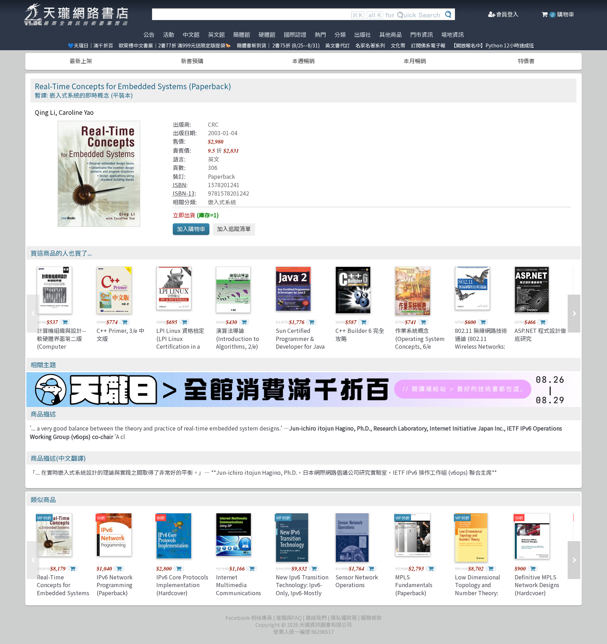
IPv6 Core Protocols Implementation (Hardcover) (182, 585)
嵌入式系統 (222, 202)
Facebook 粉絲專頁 (249, 617)
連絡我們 (316, 617)
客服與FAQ (289, 617)
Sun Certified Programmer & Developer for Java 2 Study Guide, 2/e (300, 342)
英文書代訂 (337, 45)
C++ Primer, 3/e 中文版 (120, 334)
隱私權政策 (344, 617)
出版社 (362, 34)
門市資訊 (421, 34)
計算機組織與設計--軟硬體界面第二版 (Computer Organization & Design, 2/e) (61, 346)
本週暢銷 (303, 61)
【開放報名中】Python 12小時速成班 (492, 45)
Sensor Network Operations (356, 581)
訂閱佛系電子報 (428, 45)
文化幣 (398, 45)
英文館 (216, 34)
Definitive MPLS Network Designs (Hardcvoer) (537, 585)
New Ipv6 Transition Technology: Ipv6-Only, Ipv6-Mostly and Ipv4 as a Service (302, 593)
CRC (213, 124)
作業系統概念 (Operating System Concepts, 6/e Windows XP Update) (420, 346)
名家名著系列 (370, 45)
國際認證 (295, 34)
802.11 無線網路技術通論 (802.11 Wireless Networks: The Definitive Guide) (481, 346)
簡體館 (241, 34)
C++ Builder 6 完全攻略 (359, 334)
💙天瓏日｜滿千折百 (90, 45)
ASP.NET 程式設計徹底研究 (540, 334)
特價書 (526, 61)
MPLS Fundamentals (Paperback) (413, 585)
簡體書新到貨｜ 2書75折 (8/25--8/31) (278, 45)
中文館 (191, 34)
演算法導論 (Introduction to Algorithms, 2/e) (237, 338)
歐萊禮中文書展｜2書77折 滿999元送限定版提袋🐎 (175, 45)
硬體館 (267, 34)
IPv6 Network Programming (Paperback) (114, 585)
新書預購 (192, 61)
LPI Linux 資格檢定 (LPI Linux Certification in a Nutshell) (180, 342)
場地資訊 (452, 34)
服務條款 (371, 617)
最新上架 (81, 61)
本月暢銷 (415, 61)
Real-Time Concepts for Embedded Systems (63, 585)
